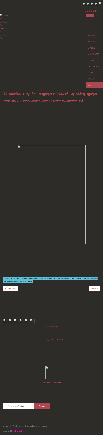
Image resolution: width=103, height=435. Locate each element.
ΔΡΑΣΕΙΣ (92, 47)
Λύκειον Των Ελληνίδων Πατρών (32, 278)
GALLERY (92, 78)
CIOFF (90, 72)
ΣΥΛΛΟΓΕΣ (93, 60)
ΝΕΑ (90, 85)
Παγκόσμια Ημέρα (26, 281)
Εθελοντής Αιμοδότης (11, 281)
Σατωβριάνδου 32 (51, 326)
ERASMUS (92, 66)
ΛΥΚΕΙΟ (91, 41)
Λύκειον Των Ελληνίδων (12, 278)
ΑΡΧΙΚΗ (91, 35)
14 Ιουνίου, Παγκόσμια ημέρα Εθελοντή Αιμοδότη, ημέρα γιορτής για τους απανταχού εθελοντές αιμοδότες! (50, 97)
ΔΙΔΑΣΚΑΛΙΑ (94, 54)
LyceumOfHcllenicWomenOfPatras (57, 278)
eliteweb (18, 431)
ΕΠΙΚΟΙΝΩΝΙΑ (91, 11)
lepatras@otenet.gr (55, 339)
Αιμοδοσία (94, 278)
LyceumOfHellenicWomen (80, 278)
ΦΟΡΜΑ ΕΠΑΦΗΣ (52, 382)
